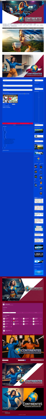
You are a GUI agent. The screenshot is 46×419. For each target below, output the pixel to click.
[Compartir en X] (13, 104)
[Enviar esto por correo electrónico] (12, 104)
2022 (3, 130)
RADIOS (41, 181)
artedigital (41, 171)
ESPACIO (36, 165)
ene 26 (5, 144)
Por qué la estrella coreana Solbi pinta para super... (9, 140)
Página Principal (18, 123)
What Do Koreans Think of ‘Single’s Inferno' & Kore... (9, 141)
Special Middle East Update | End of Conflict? (8, 143)
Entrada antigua (30, 123)
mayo (4, 134)
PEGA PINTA (41, 176)
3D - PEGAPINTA (36, 181)
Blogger (26, 414)
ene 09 (5, 145)
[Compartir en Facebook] (14, 104)
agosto (4, 133)
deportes (36, 175)
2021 (3, 147)
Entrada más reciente (5, 123)
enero (4, 137)
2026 (3, 127)
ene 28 (5, 138)
